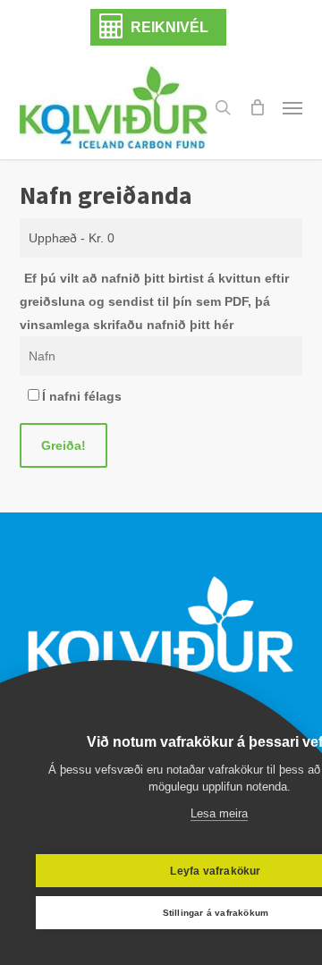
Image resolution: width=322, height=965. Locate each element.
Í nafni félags (82, 396)
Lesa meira (219, 813)
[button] (292, 107)
